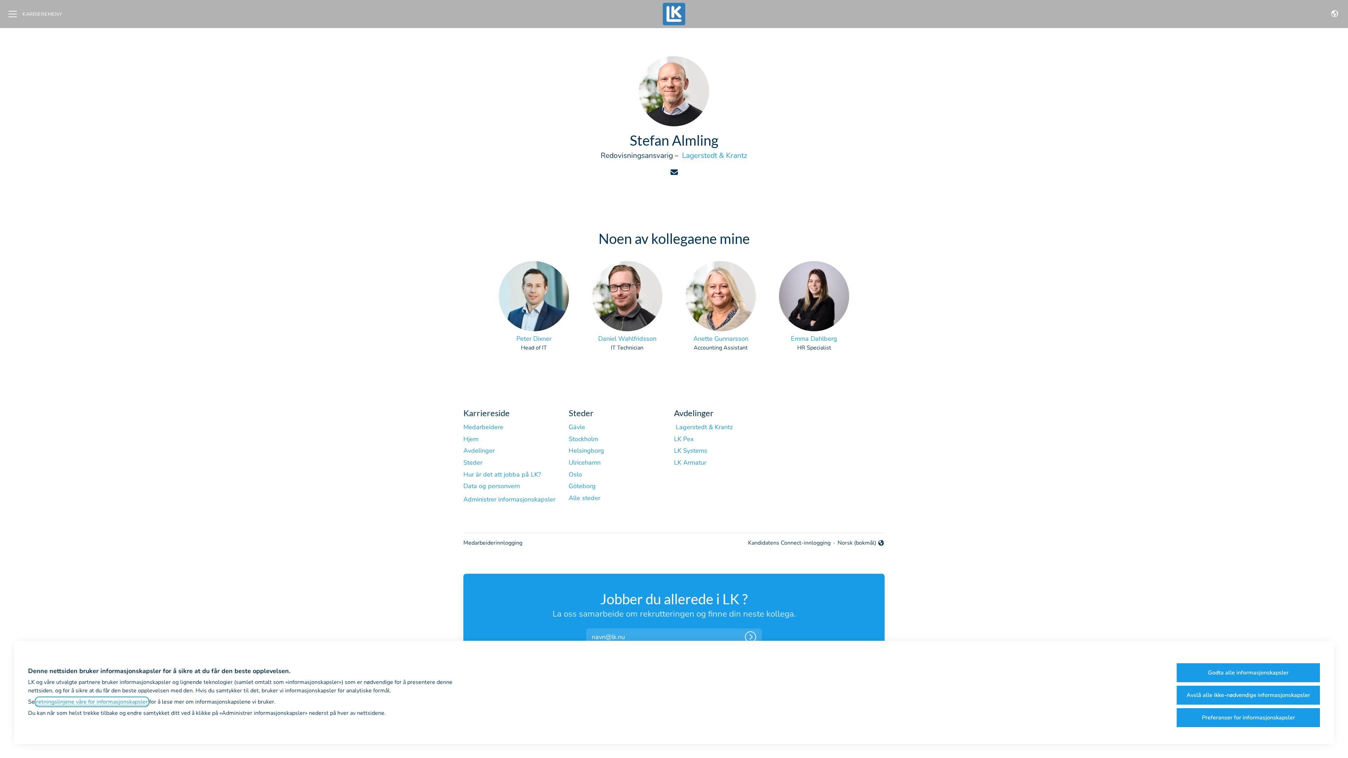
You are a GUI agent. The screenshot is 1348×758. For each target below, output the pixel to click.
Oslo (575, 474)
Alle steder (584, 498)
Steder (472, 462)
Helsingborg (586, 450)
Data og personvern (491, 486)
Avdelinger (479, 450)
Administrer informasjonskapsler (509, 499)
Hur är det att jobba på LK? (502, 474)
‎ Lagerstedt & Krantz (713, 155)
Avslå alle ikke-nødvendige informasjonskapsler (1248, 695)
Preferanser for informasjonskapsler (1248, 718)
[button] (1335, 14)
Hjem (470, 439)
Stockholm (583, 439)
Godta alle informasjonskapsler (1248, 673)
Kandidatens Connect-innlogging (789, 543)
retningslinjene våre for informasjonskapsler (92, 702)
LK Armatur (690, 462)
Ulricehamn (585, 462)
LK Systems (690, 450)
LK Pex (684, 439)
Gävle (577, 427)
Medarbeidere (483, 427)
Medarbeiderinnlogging (492, 543)
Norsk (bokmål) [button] (857, 543)
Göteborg (582, 486)
